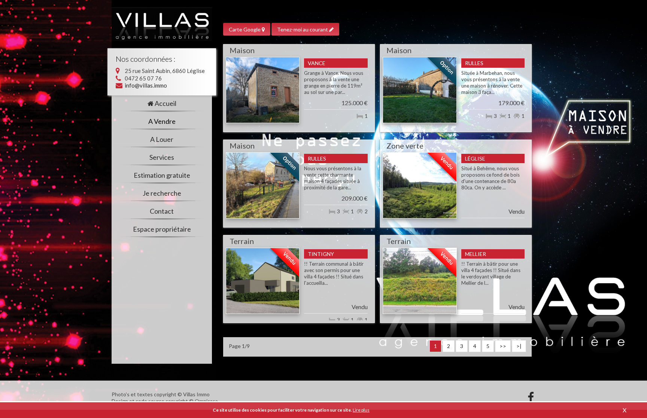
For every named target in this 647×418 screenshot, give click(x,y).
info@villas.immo (146, 85)
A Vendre (162, 121)
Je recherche (162, 193)
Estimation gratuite (162, 175)
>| (519, 346)
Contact (162, 211)
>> (502, 346)
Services (161, 157)
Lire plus (361, 410)
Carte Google (245, 29)
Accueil (165, 103)
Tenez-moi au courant (303, 29)
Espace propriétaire (162, 229)
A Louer (161, 139)
